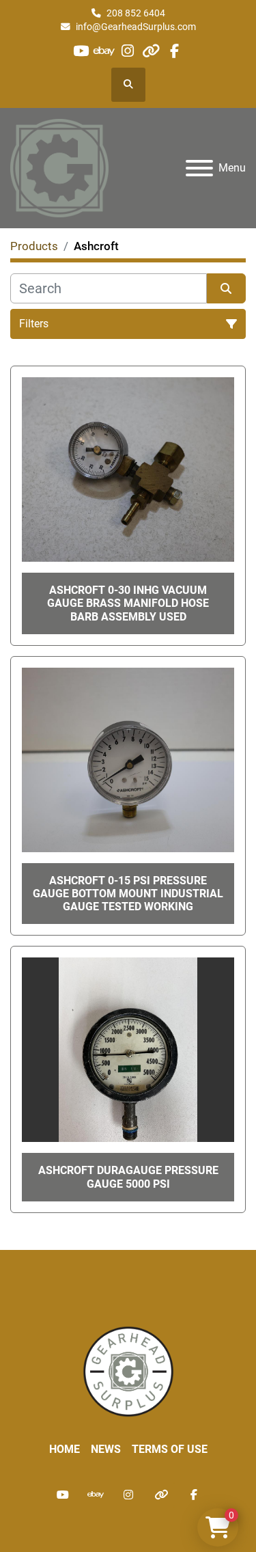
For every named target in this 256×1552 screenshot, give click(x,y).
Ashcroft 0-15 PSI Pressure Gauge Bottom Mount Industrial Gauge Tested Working (128, 893)
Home (64, 1449)
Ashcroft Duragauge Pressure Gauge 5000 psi (128, 1177)
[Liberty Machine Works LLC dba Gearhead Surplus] (128, 1370)
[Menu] (199, 168)
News (106, 1449)
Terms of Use (170, 1449)
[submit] (226, 288)
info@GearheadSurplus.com (136, 26)
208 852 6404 (135, 13)
